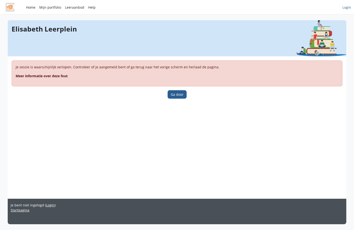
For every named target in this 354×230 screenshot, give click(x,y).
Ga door (177, 94)
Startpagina (20, 210)
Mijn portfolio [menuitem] (50, 7)
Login (346, 7)
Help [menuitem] (92, 7)
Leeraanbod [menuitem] (74, 7)
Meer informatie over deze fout (42, 76)
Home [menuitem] (30, 7)
